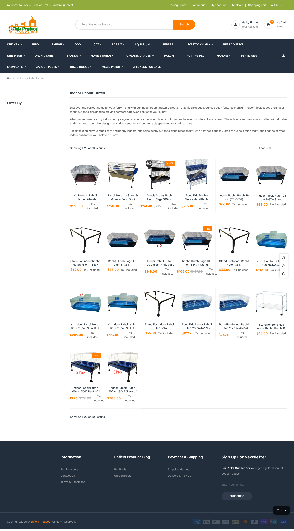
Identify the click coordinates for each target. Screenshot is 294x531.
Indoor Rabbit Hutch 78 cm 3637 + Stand (271, 197)
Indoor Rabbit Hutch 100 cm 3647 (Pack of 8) (122, 391)
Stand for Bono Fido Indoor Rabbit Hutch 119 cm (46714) (271, 328)
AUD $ (275, 5)
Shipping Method (178, 469)
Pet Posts (120, 469)
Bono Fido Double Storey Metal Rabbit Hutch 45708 (196, 199)
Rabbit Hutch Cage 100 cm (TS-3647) (122, 262)
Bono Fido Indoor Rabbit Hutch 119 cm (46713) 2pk (234, 328)
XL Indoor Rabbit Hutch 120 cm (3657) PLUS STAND (122, 328)
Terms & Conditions (73, 482)
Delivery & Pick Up (179, 475)
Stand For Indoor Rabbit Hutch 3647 (234, 262)
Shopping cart (257, 5)
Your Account (250, 26)
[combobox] (124, 25)
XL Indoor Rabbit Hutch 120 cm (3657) (271, 263)
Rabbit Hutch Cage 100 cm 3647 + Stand (197, 262)
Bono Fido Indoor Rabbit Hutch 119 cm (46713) (197, 326)
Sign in (253, 22)
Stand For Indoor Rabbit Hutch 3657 (160, 326)
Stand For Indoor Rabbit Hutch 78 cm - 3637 (85, 262)
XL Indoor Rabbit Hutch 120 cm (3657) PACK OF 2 (85, 328)
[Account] (235, 24)
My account (218, 5)
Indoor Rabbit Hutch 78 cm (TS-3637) (234, 197)
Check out (236, 5)
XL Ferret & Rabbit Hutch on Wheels (85, 197)
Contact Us (68, 475)
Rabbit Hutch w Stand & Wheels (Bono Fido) (122, 197)
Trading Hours (177, 5)
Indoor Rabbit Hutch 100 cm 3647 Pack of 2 (159, 262)
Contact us (198, 5)
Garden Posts (122, 475)
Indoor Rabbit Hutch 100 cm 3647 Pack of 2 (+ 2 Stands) (85, 391)
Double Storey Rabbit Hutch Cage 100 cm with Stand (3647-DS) (160, 199)
